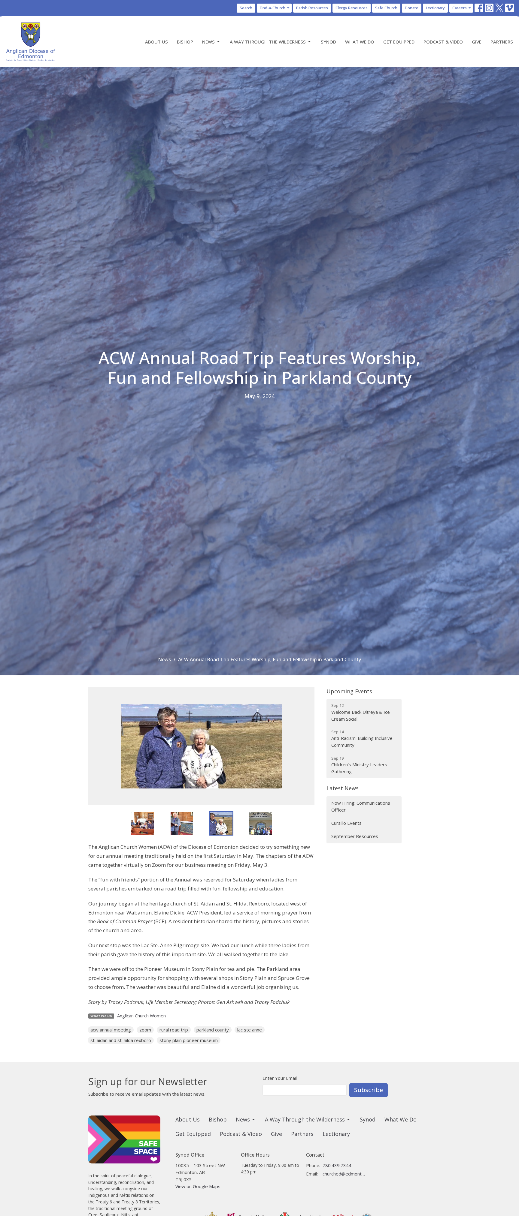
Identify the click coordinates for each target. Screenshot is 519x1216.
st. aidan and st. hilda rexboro (120, 1040)
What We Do (359, 42)
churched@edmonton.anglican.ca (344, 1174)
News (208, 42)
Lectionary (435, 8)
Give (476, 42)
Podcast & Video (443, 42)
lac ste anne (249, 1030)
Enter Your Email (280, 1078)
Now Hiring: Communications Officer (360, 806)
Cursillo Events (346, 823)
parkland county (212, 1030)
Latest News (342, 788)
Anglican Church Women (141, 1016)
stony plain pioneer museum (188, 1040)
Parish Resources (312, 8)
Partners (501, 42)
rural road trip (173, 1030)
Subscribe (368, 1090)
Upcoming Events (349, 691)
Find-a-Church (272, 8)
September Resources (354, 836)
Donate (411, 8)
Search (246, 8)
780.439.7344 (337, 1165)
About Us (156, 42)
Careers (459, 8)
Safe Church (386, 8)
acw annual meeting (110, 1030)
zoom (145, 1030)
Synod (328, 42)
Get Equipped (398, 42)
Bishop (185, 42)
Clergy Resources (351, 8)
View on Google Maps (197, 1186)
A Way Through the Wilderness (268, 42)
